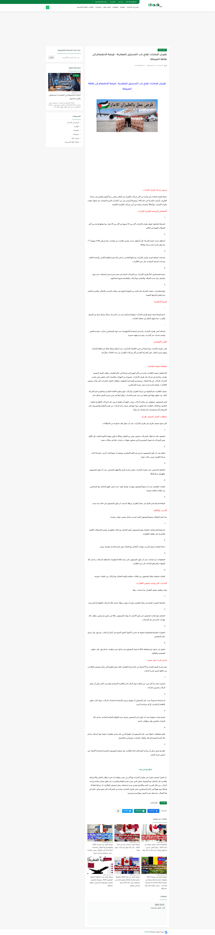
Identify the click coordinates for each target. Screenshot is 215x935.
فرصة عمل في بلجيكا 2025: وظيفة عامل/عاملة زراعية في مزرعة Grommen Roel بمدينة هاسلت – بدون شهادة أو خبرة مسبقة (156, 883)
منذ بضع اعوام (75, 92)
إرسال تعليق (159, 905)
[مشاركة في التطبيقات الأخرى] (118, 811)
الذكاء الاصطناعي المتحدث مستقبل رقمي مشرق (65, 97)
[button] (153, 811)
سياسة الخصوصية (101, 2)
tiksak (146, 932)
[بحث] (47, 7)
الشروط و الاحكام (131, 2)
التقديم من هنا (145, 770)
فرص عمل (107, 7)
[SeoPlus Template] (166, 932)
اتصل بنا (112, 2)
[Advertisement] (107, 29)
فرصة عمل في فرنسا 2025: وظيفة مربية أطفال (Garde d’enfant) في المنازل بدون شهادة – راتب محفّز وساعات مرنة (100, 849)
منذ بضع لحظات (160, 842)
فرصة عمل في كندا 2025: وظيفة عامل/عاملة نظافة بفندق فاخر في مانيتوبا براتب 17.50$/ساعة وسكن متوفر (127, 881)
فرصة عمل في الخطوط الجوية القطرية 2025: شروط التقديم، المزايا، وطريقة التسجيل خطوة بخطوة (101, 881)
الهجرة (122, 7)
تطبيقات (115, 7)
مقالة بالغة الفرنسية (72, 142)
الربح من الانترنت (133, 7)
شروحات (98, 7)
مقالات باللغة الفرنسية (85, 7)
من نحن (120, 2)
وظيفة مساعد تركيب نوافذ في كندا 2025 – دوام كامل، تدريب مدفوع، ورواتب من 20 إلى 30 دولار (154, 847)
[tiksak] (155, 5)
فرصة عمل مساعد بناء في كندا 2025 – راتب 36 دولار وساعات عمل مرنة (127, 847)
